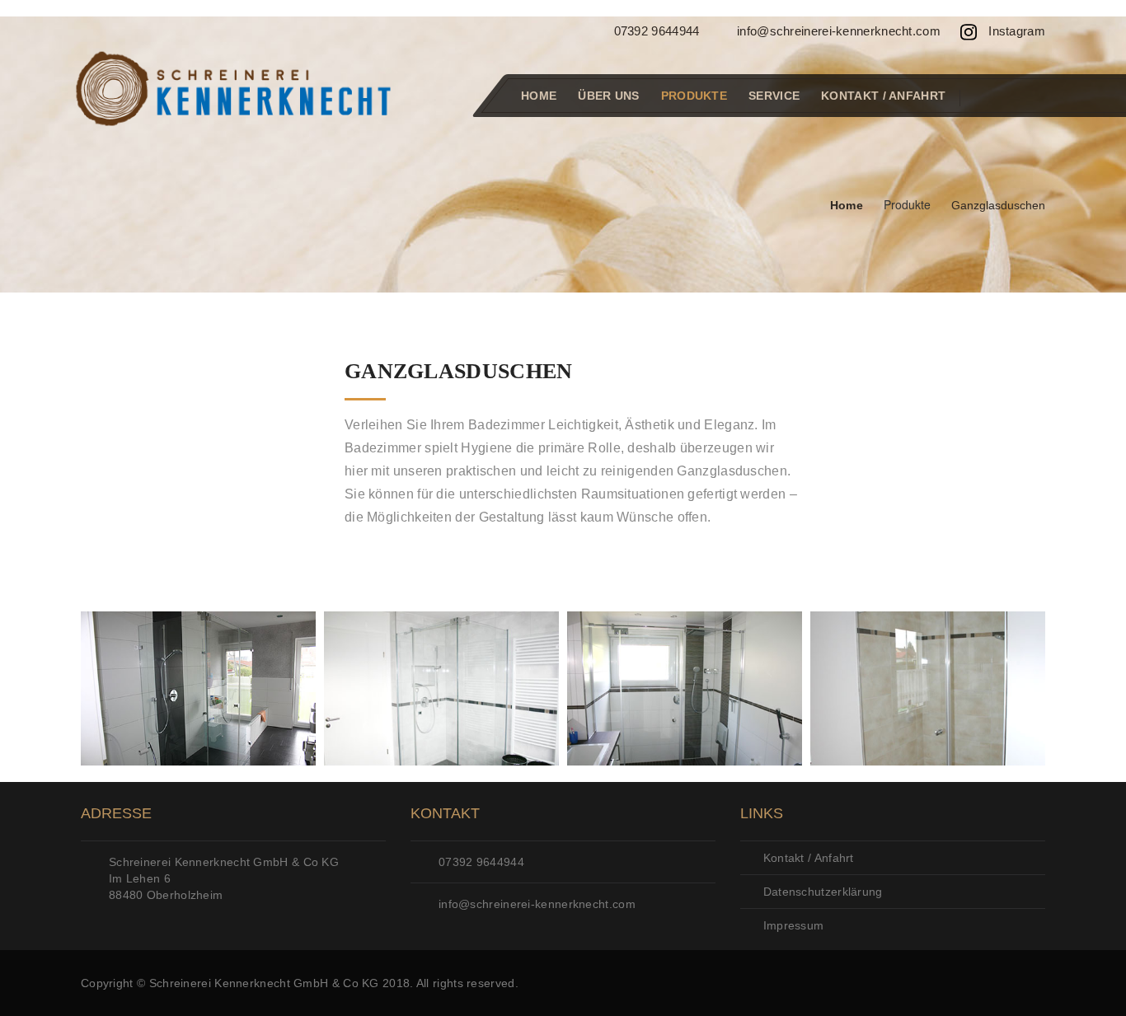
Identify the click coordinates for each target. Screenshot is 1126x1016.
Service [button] (774, 95)
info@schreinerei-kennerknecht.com (837, 31)
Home (538, 95)
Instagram (1015, 31)
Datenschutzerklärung (820, 891)
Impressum (791, 925)
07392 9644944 (654, 31)
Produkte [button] (694, 95)
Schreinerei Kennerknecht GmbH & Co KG (264, 983)
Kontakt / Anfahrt (883, 95)
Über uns (608, 95)
